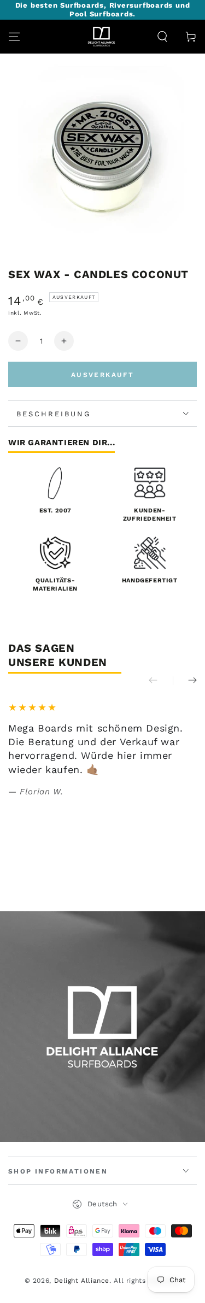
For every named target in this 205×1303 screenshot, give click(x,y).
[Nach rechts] (185, 681)
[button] (162, 36)
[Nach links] (161, 681)
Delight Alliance (82, 1280)
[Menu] (14, 36)
